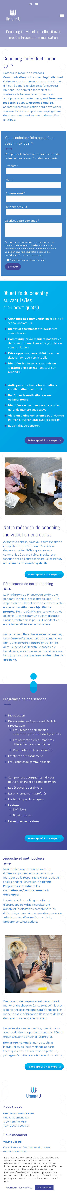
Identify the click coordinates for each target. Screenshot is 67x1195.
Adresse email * (15, 193)
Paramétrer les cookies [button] (18, 1187)
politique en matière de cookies (23, 1178)
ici (41, 255)
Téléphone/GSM (16, 207)
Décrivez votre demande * (22, 220)
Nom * (10, 179)
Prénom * (12, 165)
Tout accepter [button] (44, 1187)
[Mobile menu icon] (62, 15)
